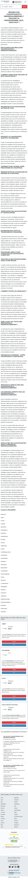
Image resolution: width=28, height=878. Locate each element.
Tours (2, 820)
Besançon (16, 824)
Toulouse (16, 799)
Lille (15, 806)
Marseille (16, 797)
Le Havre (3, 812)
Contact (14, 641)
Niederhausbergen (5, 602)
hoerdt (2, 577)
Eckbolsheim (4, 530)
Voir (14, 644)
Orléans (16, 827)
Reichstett (3, 533)
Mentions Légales (12, 877)
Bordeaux (3, 806)
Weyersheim (4, 567)
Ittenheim (3, 589)
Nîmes (2, 816)
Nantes (16, 801)
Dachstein (3, 605)
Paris (2, 797)
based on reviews (14, 837)
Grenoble (3, 814)
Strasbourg (16, 804)
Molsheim (3, 561)
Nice (2, 801)
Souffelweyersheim (6, 552)
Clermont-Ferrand (18, 816)
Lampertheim (4, 571)
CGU (18, 877)
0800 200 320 (18, 2)
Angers (16, 814)
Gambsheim (4, 608)
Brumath (3, 539)
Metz (2, 824)
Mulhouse (3, 514)
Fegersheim (4, 545)
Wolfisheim (4, 596)
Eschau (3, 542)
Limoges (16, 822)
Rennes (2, 808)
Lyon (2, 799)
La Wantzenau (4, 583)
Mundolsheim (4, 558)
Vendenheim (4, 555)
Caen (2, 827)
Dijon (15, 812)
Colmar (3, 520)
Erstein (2, 549)
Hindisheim (4, 564)
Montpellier (3, 804)
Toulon (15, 808)
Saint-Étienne (17, 810)
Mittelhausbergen (5, 599)
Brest (15, 818)
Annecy (2, 822)
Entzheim (3, 580)
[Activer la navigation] (25, 2)
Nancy (2, 517)
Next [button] (25, 848)
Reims (2, 810)
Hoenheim (3, 593)
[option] (14, 848)
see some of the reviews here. (14, 838)
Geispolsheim (4, 536)
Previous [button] (3, 848)
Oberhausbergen (5, 574)
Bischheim (3, 527)
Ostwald (3, 523)
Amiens (16, 820)
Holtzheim (3, 611)
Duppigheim (4, 586)
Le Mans (3, 818)
